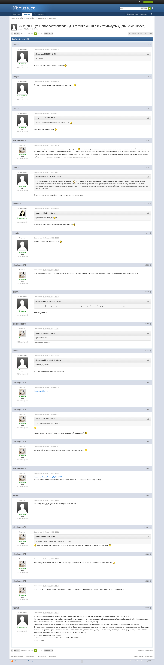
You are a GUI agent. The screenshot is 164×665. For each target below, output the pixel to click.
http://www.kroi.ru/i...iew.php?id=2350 (48, 477)
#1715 (147, 468)
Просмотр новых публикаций (137, 14)
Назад (16, 33)
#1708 (147, 265)
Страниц (24, 34)
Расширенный (152, 8)
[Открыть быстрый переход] (151, 14)
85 (32, 34)
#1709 (147, 292)
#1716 (147, 495)
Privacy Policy (149, 656)
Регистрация (148, 2)
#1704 (147, 140)
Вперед (47, 33)
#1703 (147, 108)
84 (29, 34)
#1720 (147, 608)
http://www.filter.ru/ (41, 391)
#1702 (147, 77)
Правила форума (138, 656)
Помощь (30, 661)
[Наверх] (82, 661)
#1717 (147, 527)
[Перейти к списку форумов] (32, 8)
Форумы (27, 14)
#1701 (147, 45)
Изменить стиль (20, 661)
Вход (140, 2)
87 (38, 34)
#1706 (147, 204)
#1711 (147, 351)
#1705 (147, 167)
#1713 (147, 409)
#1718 (147, 554)
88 (41, 34)
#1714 (147, 441)
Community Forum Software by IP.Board (141, 661)
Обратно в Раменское (145, 650)
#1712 (147, 382)
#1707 (147, 233)
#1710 (147, 324)
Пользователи (39, 14)
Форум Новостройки (17, 656)
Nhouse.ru (16, 14)
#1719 (147, 581)
